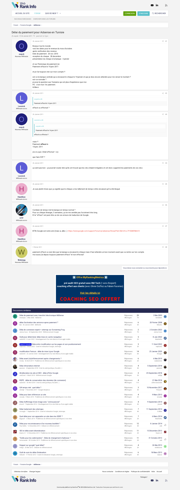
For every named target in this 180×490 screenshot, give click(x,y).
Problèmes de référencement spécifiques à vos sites (53, 361)
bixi (20, 325)
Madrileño (158, 339)
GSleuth (22, 455)
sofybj (160, 375)
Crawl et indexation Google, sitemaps (48, 346)
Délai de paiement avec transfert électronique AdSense (41, 315)
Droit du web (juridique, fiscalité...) (50, 368)
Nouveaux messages (22, 19)
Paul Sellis (22, 426)
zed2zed (22, 375)
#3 (166, 114)
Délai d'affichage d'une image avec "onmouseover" (39, 402)
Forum (37, 13)
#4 (166, 163)
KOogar (159, 354)
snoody (21, 397)
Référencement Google (51, 332)
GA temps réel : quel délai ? (30, 387)
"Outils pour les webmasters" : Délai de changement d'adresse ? (45, 438)
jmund (21, 404)
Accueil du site (22, 13)
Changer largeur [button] (34, 471)
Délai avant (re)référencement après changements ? (40, 358)
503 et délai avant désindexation (32, 431)
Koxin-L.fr (22, 433)
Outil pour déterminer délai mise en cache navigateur (40, 337)
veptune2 (22, 346)
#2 (166, 93)
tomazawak (23, 440)
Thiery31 (159, 390)
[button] (60, 13)
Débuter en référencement (50, 426)
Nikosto (159, 325)
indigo (21, 447)
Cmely (21, 361)
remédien (159, 318)
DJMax (159, 411)
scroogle (22, 411)
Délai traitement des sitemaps (31, 409)
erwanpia (22, 318)
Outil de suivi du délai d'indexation (32, 452)
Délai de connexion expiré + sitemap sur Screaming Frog (42, 330)
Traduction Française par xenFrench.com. (109, 487)
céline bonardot (156, 382)
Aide (153, 471)
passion (22, 368)
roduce (159, 455)
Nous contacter (107, 471)
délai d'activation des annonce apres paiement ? (38, 322)
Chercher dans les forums (44, 19)
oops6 (16, 36)
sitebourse (158, 447)
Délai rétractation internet (29, 366)
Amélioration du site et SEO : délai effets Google (38, 373)
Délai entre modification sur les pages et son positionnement (56, 344)
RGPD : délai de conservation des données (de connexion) (42, 380)
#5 (166, 184)
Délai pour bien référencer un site (32, 395)
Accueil (159, 471)
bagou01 (22, 419)
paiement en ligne (42, 36)
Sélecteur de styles (20, 471)
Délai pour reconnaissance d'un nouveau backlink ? (39, 424)
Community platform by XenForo (76, 487)
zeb (161, 426)
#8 (166, 247)
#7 (166, 226)
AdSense (38, 318)
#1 (166, 41)
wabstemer (158, 361)
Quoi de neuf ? (51, 13)
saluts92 (22, 339)
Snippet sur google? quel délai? (31, 445)
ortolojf (21, 390)
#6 (166, 205)
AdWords (38, 325)
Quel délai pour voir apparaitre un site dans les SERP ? (41, 416)
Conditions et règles (122, 471)
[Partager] (162, 41)
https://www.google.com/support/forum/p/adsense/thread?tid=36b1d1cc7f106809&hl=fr (104, 231)
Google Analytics (44, 390)
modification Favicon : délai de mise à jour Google (39, 351)
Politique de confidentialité (140, 471)
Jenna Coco (23, 332)
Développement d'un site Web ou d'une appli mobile (53, 339)
